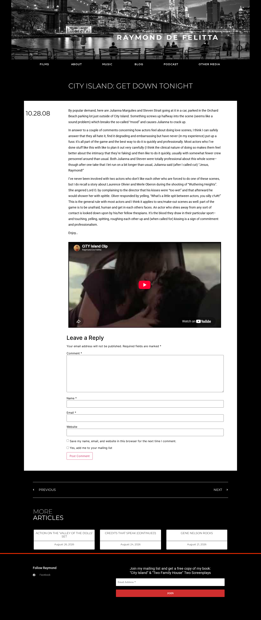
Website (72, 426)
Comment (74, 353)
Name (72, 398)
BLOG (138, 64)
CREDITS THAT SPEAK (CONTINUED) (130, 533)
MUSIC (107, 64)
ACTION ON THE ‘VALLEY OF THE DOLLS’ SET (64, 534)
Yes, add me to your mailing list (90, 447)
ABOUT (76, 64)
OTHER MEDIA (209, 64)
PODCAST (171, 64)
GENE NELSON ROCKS (197, 533)
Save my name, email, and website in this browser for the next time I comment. (123, 441)
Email (71, 412)
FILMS (44, 64)
